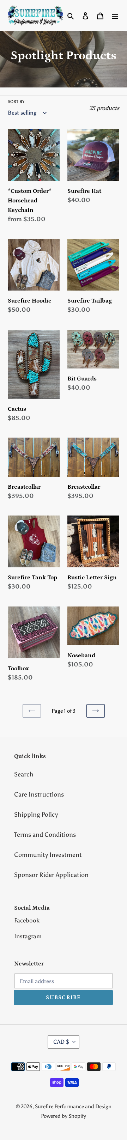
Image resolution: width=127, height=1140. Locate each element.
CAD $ (61, 1041)
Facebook (27, 920)
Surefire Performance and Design (73, 1106)
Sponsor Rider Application (51, 875)
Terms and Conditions (45, 835)
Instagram (28, 936)
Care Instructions (39, 794)
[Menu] (115, 15)
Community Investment (48, 855)
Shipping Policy (36, 814)
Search (24, 774)
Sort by (16, 101)
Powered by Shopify (63, 1116)
